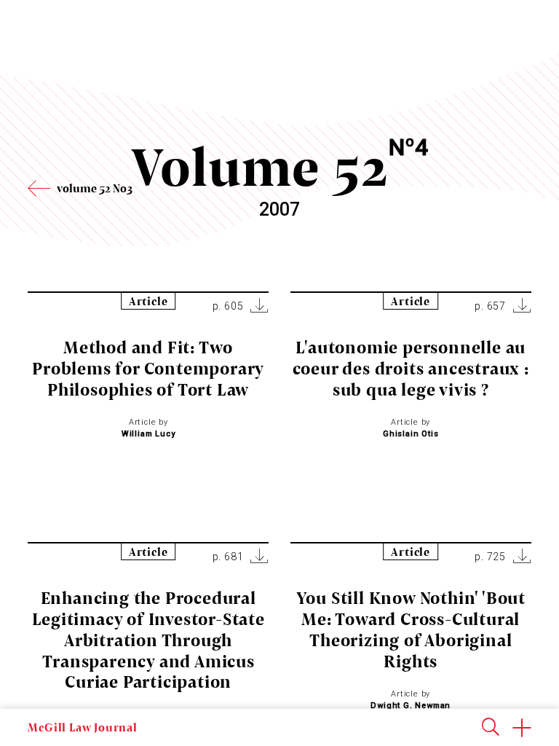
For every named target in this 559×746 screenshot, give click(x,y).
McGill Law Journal (82, 727)
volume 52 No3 (94, 188)
